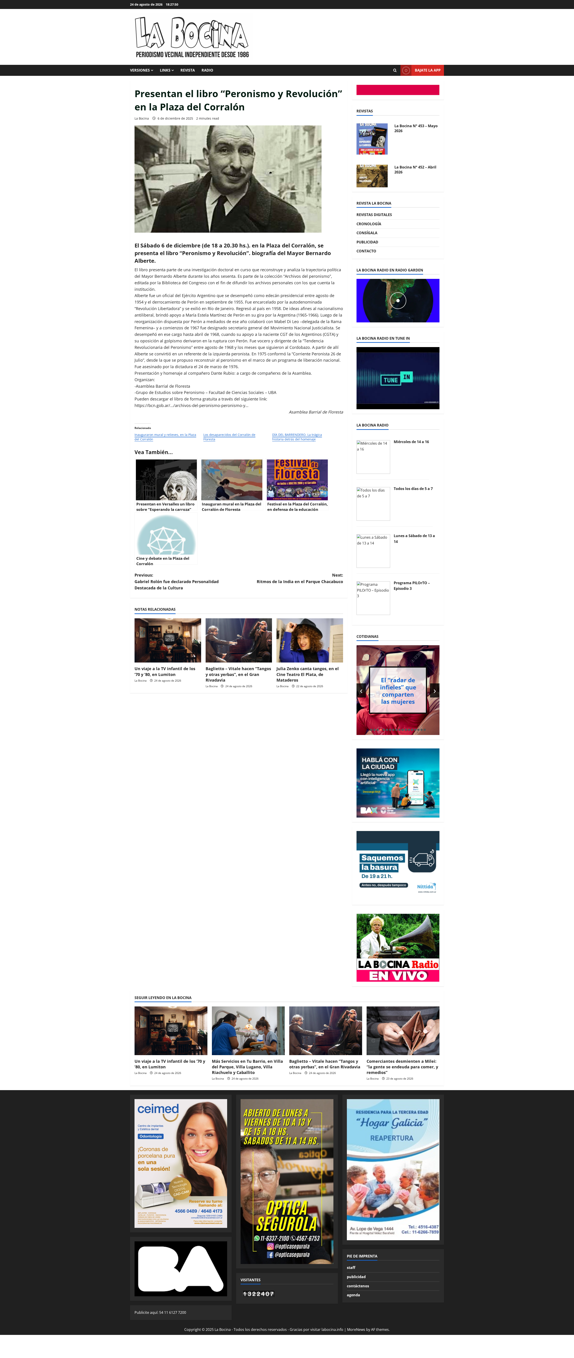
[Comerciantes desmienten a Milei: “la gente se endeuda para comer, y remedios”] (403, 1030)
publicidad (356, 1276)
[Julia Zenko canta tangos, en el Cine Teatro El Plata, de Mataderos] (309, 640)
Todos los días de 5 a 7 (413, 488)
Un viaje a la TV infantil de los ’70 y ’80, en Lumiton (165, 671)
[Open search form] (395, 70)
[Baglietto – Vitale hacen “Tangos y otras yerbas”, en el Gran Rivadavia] (239, 640)
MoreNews (356, 1329)
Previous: (177, 581)
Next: (300, 578)
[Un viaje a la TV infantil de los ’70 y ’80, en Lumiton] (168, 640)
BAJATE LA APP (428, 70)
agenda (353, 1294)
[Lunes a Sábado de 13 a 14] (373, 550)
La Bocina (142, 118)
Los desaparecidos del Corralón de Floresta (229, 437)
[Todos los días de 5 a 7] (373, 503)
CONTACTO (366, 251)
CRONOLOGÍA (369, 223)
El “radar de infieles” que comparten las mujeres (398, 690)
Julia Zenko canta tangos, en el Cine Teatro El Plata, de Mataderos (307, 674)
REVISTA (187, 70)
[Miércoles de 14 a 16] (373, 456)
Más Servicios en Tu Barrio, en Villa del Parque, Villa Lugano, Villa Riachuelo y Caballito (247, 1066)
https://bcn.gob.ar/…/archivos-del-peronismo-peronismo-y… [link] (191, 405)
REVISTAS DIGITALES (374, 214)
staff (351, 1267)
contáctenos (358, 1286)
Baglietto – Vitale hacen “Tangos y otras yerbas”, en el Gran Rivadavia (238, 674)
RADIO (207, 70)
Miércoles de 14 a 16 (411, 441)
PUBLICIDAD (367, 242)
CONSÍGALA (367, 232)
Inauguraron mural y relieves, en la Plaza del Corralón (165, 437)
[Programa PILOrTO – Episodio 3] (373, 597)
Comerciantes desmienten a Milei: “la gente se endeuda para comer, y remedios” (402, 1066)
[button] (371, 730)
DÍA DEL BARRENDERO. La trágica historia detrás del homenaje (297, 437)
